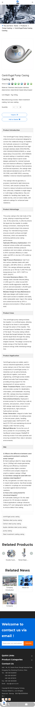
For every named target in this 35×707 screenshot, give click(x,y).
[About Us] (25, 580)
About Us (25, 587)
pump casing (7, 531)
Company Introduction (9, 589)
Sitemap (11, 693)
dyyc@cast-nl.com (12, 683)
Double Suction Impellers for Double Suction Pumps (11, 560)
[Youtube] (6, 699)
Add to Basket (13, 119)
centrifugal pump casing (11, 516)
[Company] (10, 599)
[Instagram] (9, 699)
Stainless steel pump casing (12, 520)
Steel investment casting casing (13, 534)
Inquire (13, 115)
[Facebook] (3, 699)
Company (9, 606)
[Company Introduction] (10, 580)
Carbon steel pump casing (12, 524)
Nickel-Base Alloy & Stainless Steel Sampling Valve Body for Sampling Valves (23, 560)
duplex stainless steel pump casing (14, 527)
